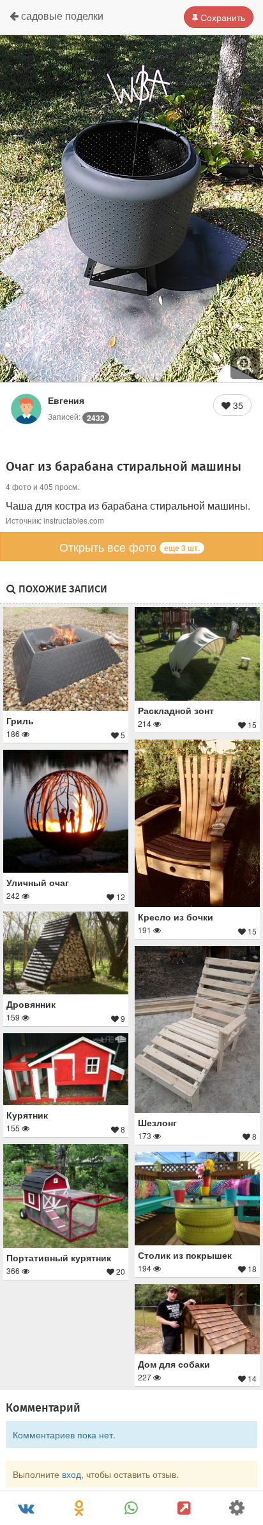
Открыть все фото (129, 546)
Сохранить (221, 17)
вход (71, 1474)
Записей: (76, 416)
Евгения (66, 400)
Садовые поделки (61, 15)
